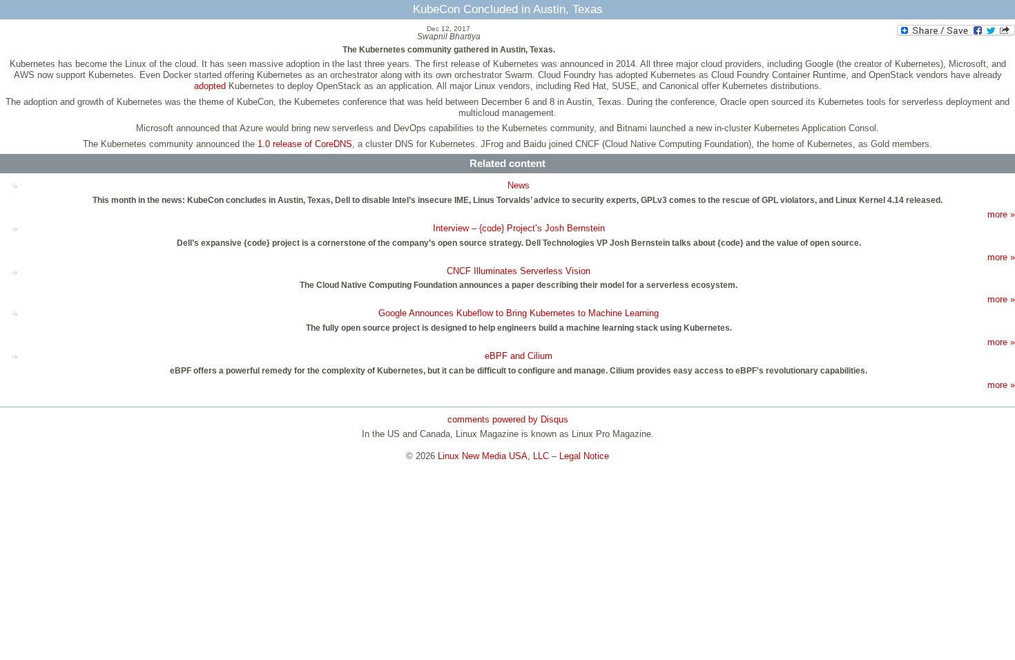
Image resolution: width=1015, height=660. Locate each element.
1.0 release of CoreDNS (305, 144)
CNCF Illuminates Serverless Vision (518, 271)
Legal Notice (584, 456)
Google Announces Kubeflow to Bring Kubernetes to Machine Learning (518, 313)
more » (1001, 214)
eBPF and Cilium (518, 356)
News (519, 185)
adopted (210, 86)
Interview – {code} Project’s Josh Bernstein (519, 228)
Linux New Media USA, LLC (493, 456)
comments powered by (507, 419)
